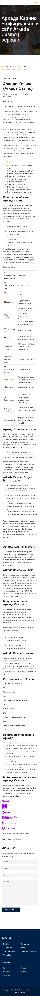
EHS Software (8, 948)
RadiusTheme (20, 993)
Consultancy (25, 944)
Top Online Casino (10, 69)
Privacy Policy (7, 955)
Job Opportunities (9, 951)
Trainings (6, 944)
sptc (27, 66)
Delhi (4, 968)
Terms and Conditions (28, 951)
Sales (23, 948)
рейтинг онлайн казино (15, 839)
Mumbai (24, 968)
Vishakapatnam (8, 975)
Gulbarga (24, 972)
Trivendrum (7, 972)
